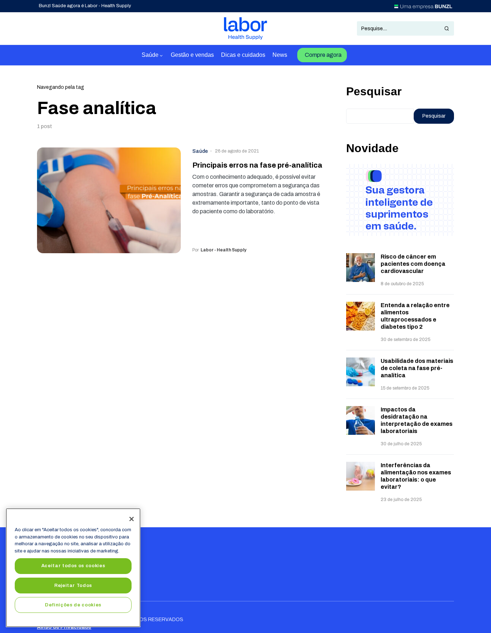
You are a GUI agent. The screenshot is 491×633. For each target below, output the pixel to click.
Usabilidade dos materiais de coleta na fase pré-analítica (417, 368)
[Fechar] (131, 519)
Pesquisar (373, 91)
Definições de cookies (73, 604)
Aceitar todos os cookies (73, 566)
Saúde (200, 151)
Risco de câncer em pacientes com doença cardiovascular (413, 264)
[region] (73, 567)
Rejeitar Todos (73, 585)
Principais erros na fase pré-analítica (257, 165)
